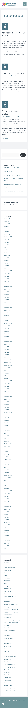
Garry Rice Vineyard (6, 116)
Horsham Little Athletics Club (11, 609)
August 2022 (7, 239)
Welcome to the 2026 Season (11, 167)
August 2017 (7, 310)
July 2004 (6, 527)
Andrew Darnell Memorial (10, 567)
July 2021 (6, 257)
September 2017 (8, 307)
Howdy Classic (7, 617)
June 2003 (6, 545)
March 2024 (7, 221)
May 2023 (6, 229)
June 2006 (6, 498)
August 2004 (7, 525)
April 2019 (6, 284)
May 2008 (6, 470)
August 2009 (7, 446)
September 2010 (8, 428)
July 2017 (6, 312)
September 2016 (8, 323)
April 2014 (6, 378)
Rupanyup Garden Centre (10, 656)
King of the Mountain (9, 630)
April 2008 (6, 472)
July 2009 (6, 449)
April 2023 (6, 231)
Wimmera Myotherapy (9, 688)
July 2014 (6, 370)
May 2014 (6, 375)
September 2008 (8, 459)
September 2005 (8, 506)
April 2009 (6, 457)
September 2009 (8, 443)
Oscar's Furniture (6, 76)
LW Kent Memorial (8, 638)
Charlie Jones (7, 580)
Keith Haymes (7, 625)
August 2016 (7, 326)
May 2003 (6, 548)
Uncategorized (8, 685)
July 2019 (6, 276)
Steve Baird (7, 672)
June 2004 (7, 530)
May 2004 (6, 532)
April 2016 (6, 336)
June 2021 (6, 260)
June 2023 (6, 226)
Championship (7, 578)
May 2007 (6, 485)
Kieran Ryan (7, 627)
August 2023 (7, 223)
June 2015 (6, 349)
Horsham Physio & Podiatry (11, 612)
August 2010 (7, 430)
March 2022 (7, 252)
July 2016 (6, 328)
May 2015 (6, 352)
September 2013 (8, 381)
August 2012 (7, 399)
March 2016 (7, 339)
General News (7, 601)
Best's (6, 575)
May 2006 (6, 501)
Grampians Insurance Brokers (11, 604)
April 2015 (6, 354)
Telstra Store (7, 675)
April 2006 (6, 504)
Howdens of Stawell (9, 614)
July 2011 (6, 417)
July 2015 (6, 347)
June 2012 (6, 404)
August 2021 (7, 255)
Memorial (6, 641)
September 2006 (8, 491)
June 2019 (6, 278)
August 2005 (7, 509)
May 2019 (6, 281)
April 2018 (6, 299)
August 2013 (7, 383)
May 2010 (6, 438)
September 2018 (8, 286)
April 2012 (6, 409)
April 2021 (6, 265)
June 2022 (6, 244)
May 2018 (6, 297)
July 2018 (6, 291)
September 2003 (8, 538)
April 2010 (6, 441)
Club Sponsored (8, 586)
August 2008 (7, 462)
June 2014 (6, 373)
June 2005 (6, 514)
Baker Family (7, 570)
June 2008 (6, 467)
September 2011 (8, 412)
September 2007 (8, 475)
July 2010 (6, 433)
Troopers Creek (8, 680)
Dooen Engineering (9, 593)
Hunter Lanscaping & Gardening (12, 620)
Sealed (6, 661)
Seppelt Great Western (9, 664)
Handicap (6, 607)
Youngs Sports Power (9, 690)
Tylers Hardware (8, 682)
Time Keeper (7, 677)
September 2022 (8, 237)
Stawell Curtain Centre (9, 667)
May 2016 (6, 333)
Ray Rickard (7, 651)
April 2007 (6, 488)
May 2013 (6, 391)
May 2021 (6, 263)
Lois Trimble (5, 38)
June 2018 (6, 294)
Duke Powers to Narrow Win (14, 73)
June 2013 (6, 388)
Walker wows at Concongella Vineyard (13, 191)
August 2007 (7, 477)
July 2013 (6, 386)
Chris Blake (7, 583)
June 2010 (6, 436)
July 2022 (6, 242)
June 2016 (6, 331)
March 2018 (7, 302)
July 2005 (6, 511)
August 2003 (7, 540)
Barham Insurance (8, 572)
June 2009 (6, 451)
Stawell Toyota (8, 669)
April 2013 (6, 394)
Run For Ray (7, 654)
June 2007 (6, 483)
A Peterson (7, 562)
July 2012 (6, 401)
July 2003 (6, 543)
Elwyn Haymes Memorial (10, 596)
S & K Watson (7, 659)
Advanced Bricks (8, 565)
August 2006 (7, 493)
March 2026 (7, 218)
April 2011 (6, 425)
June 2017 (6, 315)
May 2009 (6, 454)
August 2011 (7, 415)
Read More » (5, 58)
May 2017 (6, 318)
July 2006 (6, 496)
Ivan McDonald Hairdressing (11, 622)
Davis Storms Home (9, 171)
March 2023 (7, 234)
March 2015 (7, 357)
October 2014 (7, 362)
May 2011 (6, 422)
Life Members (7, 633)
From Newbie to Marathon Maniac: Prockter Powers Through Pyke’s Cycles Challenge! (13, 178)
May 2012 (6, 407)
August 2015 (7, 344)
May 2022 (6, 247)
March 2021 (7, 268)
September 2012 (8, 396)
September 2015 (8, 341)
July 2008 (6, 464)
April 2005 (6, 519)
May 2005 (6, 517)
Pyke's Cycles (7, 646)
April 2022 (6, 250)
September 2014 (8, 365)
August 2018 (7, 289)
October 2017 (7, 305)
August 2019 (7, 273)
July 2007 (6, 480)
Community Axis (8, 588)
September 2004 (8, 522)
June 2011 (6, 420)
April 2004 (6, 535)
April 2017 (6, 320)
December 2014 (8, 360)
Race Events (7, 648)
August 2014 (7, 367)
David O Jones (7, 591)
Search (4, 152)
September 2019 (8, 271)
